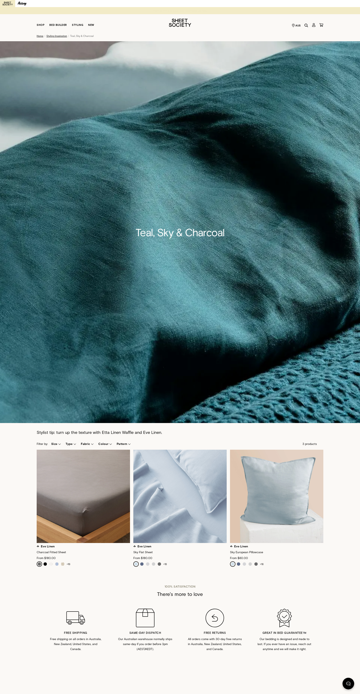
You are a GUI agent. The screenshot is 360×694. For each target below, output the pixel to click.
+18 (165, 564)
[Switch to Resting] (22, 3)
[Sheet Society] (180, 22)
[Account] (314, 25)
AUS (298, 25)
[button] (55, 443)
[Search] (306, 25)
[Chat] (348, 684)
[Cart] (321, 25)
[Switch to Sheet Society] (7, 3)
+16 (68, 564)
